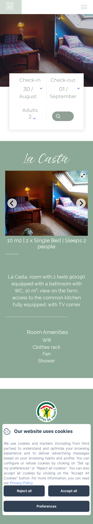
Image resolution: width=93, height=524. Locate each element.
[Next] (81, 203)
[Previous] (12, 203)
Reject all (24, 491)
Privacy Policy (21, 483)
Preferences (46, 506)
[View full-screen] (83, 175)
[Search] (63, 116)
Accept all (69, 491)
